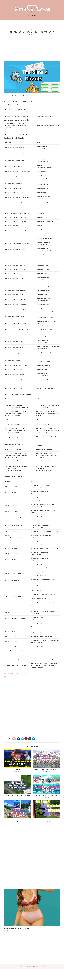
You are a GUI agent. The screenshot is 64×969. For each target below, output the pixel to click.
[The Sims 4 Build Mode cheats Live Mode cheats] (17, 784)
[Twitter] (29, 15)
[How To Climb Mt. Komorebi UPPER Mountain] (46, 758)
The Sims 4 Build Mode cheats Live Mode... (17, 795)
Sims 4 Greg (17, 769)
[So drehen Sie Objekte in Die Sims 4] (46, 809)
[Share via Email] (33, 738)
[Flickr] (32, 15)
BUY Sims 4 (6, 676)
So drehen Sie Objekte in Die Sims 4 (46, 820)
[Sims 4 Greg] (17, 758)
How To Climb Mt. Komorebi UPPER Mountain (46, 770)
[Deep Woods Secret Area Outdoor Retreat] (17, 809)
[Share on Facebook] (18, 738)
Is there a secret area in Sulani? (46, 795)
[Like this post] (14, 738)
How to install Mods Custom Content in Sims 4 (15, 673)
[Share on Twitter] (22, 738)
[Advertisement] (32, 48)
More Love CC (7, 680)
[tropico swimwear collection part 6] (32, 907)
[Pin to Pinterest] (26, 738)
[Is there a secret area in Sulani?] (46, 784)
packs (6, 709)
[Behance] (35, 15)
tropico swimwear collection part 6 (16, 928)
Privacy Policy (43, 966)
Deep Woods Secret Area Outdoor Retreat (17, 820)
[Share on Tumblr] (29, 738)
